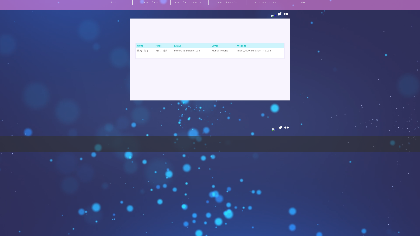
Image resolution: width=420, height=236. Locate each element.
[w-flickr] (286, 14)
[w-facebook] (273, 17)
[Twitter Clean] (279, 14)
